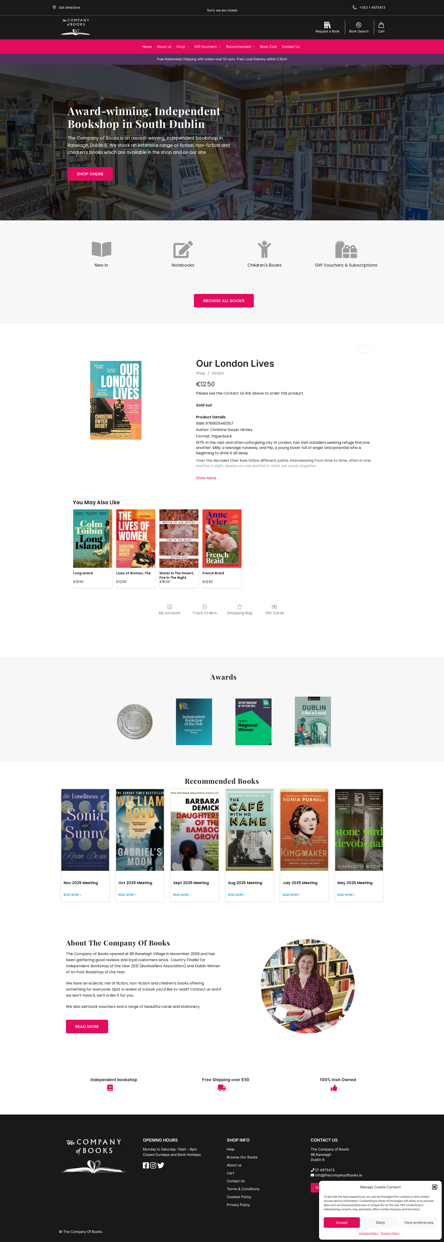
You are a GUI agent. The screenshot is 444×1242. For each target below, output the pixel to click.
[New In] (101, 250)
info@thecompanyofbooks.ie (338, 1175)
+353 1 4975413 (372, 7)
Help (230, 1149)
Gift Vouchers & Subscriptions (346, 265)
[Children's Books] (264, 250)
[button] (434, 1187)
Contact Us (236, 1181)
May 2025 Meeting (354, 883)
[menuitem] (361, 349)
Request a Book (328, 31)
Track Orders (204, 612)
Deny (380, 1222)
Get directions (69, 7)
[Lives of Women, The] (135, 538)
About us (234, 1165)
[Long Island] (92, 538)
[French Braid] (222, 538)
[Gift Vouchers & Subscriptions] (346, 250)
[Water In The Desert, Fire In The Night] (178, 538)
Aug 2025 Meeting (245, 883)
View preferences (419, 1222)
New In (101, 265)
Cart (381, 31)
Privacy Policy (390, 1233)
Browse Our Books (242, 1157)
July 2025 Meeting (300, 883)
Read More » (72, 895)
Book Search (358, 31)
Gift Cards (274, 612)
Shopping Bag (239, 612)
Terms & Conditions (243, 1189)
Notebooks (183, 265)
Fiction (218, 373)
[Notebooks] (183, 250)
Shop (200, 373)
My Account (170, 612)
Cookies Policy (369, 1233)
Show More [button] (206, 478)
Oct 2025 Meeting (135, 883)
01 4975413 (324, 1170)
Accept (342, 1222)
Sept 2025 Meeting (191, 883)
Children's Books (265, 265)
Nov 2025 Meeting (81, 883)
